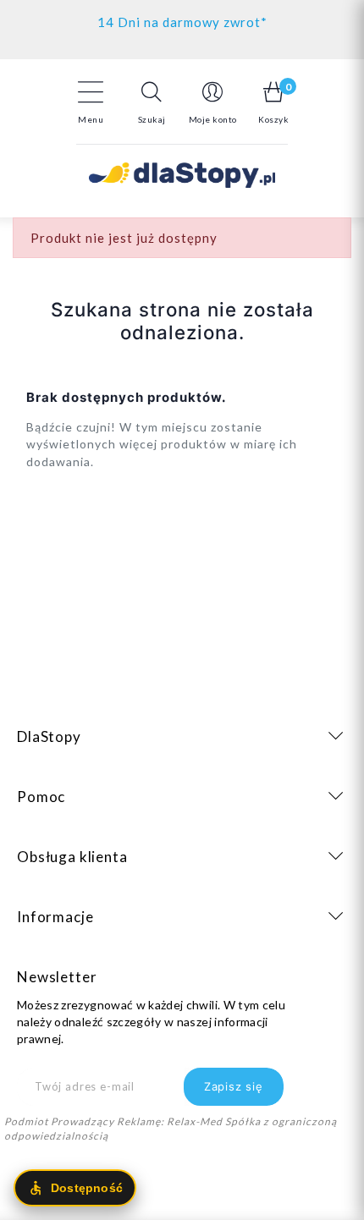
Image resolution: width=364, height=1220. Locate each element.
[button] (151, 102)
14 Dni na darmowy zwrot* (182, 22)
